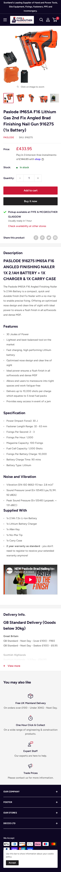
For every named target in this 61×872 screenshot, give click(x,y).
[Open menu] (5, 19)
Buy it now (30, 201)
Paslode (8, 137)
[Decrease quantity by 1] (20, 178)
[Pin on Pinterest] (42, 237)
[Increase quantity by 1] (38, 178)
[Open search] (41, 20)
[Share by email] (55, 237)
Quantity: (8, 178)
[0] (55, 20)
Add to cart (30, 190)
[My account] (48, 20)
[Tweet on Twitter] (48, 237)
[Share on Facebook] (36, 237)
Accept (12, 862)
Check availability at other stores (27, 226)
